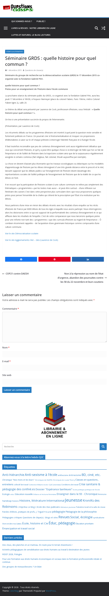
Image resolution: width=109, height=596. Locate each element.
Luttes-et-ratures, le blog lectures (30, 35)
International (55, 500)
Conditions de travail (69, 484)
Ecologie (6, 494)
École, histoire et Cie (35, 523)
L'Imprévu (22, 506)
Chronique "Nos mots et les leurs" (18, 479)
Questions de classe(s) (34, 70)
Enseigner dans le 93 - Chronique (77, 494)
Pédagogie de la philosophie (81, 511)
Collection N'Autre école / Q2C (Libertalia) (45, 485)
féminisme (102, 494)
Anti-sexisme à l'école (41, 474)
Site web (6, 375)
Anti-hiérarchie (13, 475)
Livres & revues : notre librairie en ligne (33, 28)
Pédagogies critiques (12, 517)
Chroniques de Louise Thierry (64, 480)
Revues (64, 517)
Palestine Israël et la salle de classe (90, 507)
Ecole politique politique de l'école (86, 490)
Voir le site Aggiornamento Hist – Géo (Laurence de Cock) (31, 240)
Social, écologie (81, 517)
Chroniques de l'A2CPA (43, 480)
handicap (7, 500)
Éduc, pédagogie (62, 523)
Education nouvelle (24, 494)
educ (12, 494)
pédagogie (58, 511)
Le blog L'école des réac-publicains (44, 507)
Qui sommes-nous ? (21, 21)
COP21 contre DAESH (17, 273)
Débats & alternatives (14, 52)
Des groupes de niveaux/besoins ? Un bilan (22, 566)
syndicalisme (98, 517)
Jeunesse (73, 500)
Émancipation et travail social (18, 528)
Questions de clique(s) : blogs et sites (40, 517)
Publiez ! (41, 21)
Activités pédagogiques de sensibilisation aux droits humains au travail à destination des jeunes (46, 549)
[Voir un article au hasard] (103, 28)
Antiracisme (75, 475)
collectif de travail (21, 484)
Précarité (48, 512)
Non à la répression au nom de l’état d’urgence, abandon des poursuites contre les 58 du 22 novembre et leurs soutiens (80, 277)
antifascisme (63, 475)
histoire (15, 501)
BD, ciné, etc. (91, 474)
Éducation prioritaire (85, 523)
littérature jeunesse (68, 507)
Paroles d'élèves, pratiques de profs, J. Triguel (23, 511)
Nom (6, 347)
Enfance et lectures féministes (44, 494)
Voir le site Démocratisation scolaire (21, 233)
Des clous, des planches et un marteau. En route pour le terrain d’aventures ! (37, 545)
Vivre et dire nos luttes (12, 523)
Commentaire (10, 308)
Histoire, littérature (32, 500)
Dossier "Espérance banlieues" (53, 489)
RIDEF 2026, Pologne (12, 554)
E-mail (6, 361)
